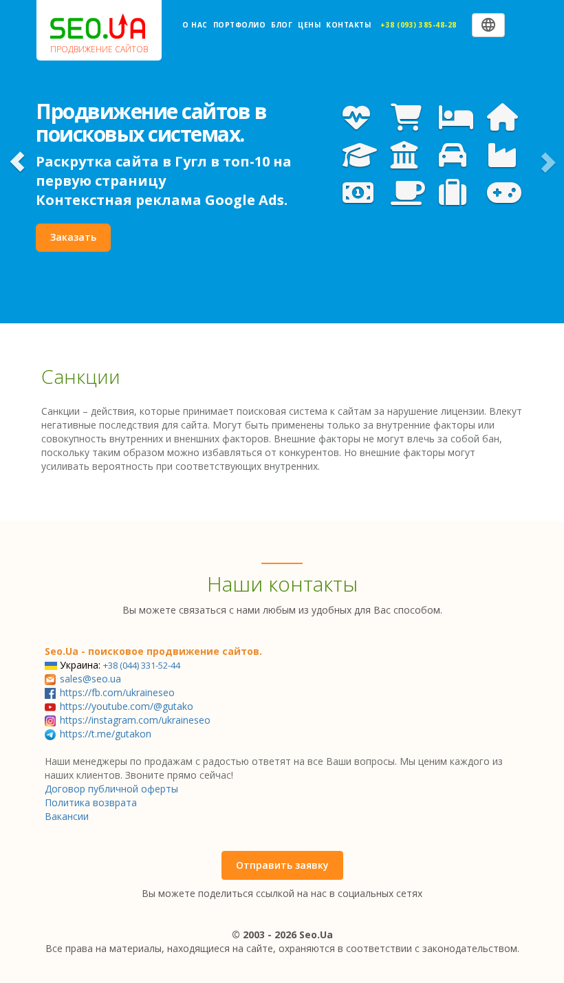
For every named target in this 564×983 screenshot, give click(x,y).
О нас (195, 25)
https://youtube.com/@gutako (126, 706)
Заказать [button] (73, 237)
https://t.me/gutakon (105, 733)
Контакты (348, 25)
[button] (17, 161)
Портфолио (239, 25)
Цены (309, 25)
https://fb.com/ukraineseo (117, 692)
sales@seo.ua (90, 678)
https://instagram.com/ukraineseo (135, 719)
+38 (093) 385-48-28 (418, 25)
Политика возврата (91, 802)
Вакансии (67, 816)
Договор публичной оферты (111, 788)
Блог (281, 25)
